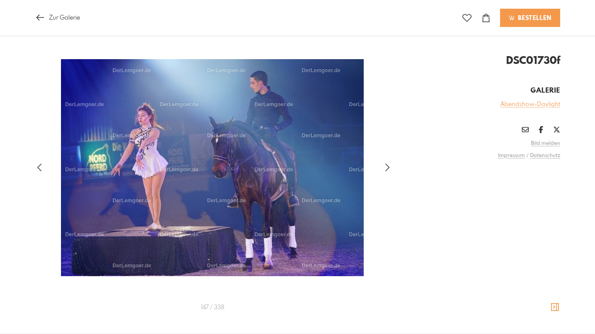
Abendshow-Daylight (530, 104)
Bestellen (533, 18)
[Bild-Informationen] (555, 307)
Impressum (511, 155)
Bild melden (545, 143)
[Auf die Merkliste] (467, 18)
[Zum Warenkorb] (486, 18)
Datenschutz (545, 155)
